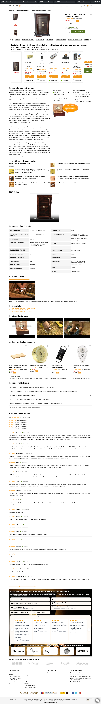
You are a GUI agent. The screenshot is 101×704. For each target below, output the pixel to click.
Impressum (26, 683)
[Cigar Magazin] (67, 651)
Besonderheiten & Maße (28, 39)
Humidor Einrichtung (61, 39)
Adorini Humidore (85, 378)
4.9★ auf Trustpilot (7, 1)
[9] (32, 68)
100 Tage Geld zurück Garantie (31, 674)
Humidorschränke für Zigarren (68, 378)
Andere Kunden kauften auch (75, 39)
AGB (10, 686)
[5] (45, 70)
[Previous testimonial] (12, 629)
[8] (71, 18)
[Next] (90, 40)
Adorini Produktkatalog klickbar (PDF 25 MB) (20, 311)
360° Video (17, 39)
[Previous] (10, 40)
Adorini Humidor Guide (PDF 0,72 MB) (19, 309)
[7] (70, 18)
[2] (67, 18)
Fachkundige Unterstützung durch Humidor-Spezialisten (29, 612)
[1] (66, 18)
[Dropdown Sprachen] (89, 699)
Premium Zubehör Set (65, 63)
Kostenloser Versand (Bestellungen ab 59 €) (66, 599)
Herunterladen (50, 39)
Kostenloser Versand (26, 1)
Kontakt (11, 674)
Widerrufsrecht (27, 679)
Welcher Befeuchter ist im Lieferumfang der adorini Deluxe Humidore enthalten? (30, 399)
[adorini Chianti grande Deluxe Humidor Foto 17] (15, 33)
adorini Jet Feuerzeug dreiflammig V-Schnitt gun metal (77, 65)
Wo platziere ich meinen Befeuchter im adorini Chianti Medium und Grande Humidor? (32, 387)
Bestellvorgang (12, 683)
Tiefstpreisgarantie (18, 607)
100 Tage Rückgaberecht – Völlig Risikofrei (25, 603)
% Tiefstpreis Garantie (83, 1)
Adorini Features (40, 39)
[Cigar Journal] (34, 651)
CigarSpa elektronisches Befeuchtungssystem (54, 64)
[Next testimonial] (88, 629)
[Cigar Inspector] (50, 651)
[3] (42, 70)
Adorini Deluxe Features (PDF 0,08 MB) (19, 279)
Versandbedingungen (14, 681)
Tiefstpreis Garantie (28, 677)
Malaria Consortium (38, 699)
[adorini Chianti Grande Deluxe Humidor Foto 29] (15, 17)
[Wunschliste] (91, 6)
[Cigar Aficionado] (18, 651)
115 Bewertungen (78, 18)
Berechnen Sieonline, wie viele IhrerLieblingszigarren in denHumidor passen (70, 107)
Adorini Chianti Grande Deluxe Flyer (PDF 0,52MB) (22, 308)
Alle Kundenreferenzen (75, 681)
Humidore (53, 378)
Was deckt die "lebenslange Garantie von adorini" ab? (23, 395)
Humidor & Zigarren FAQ (29, 685)
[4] (68, 18)
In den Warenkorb (78, 31)
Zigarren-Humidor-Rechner (30, 687)
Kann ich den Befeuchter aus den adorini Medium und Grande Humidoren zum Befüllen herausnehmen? (36, 403)
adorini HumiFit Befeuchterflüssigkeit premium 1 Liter (42, 65)
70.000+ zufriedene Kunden (65, 1)
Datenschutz (12, 688)
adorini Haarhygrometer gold (38, 365)
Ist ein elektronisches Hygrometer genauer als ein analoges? (25, 407)
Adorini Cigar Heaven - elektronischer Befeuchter (28, 64)
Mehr (67, 6)
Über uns (26, 672)
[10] (59, 369)
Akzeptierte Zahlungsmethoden (31, 681)
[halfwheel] (83, 651)
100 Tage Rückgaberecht (46, 1)
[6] (30, 68)
